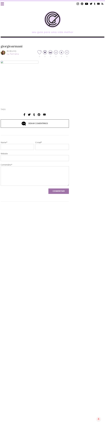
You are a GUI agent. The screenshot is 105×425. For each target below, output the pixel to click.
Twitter (91, 3)
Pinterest (82, 3)
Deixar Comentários (38, 123)
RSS (102, 3)
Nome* (4, 142)
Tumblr (94, 3)
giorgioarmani (11, 46)
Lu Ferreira (13, 54)
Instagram (78, 3)
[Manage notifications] (98, 419)
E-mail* (38, 142)
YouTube (86, 3)
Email (44, 114)
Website (4, 154)
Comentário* (6, 165)
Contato (98, 3)
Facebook (24, 114)
